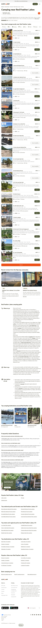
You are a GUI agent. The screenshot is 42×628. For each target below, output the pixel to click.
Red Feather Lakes (17, 6)
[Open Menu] (40, 4)
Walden (33, 338)
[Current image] (5, 50)
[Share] (5, 30)
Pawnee (16, 464)
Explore (2, 6)
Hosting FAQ (13, 596)
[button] (21, 436)
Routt (8, 467)
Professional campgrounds (13, 590)
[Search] (39, 13)
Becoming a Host (14, 585)
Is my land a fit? (14, 587)
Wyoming (19, 350)
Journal (2, 589)
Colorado (11, 6)
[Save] (3, 30)
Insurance (13, 592)
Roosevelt (28, 453)
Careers (2, 591)
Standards (13, 594)
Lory (28, 463)
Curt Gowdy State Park (23, 356)
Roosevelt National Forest (14, 17)
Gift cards (3, 585)
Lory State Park (33, 325)
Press (2, 593)
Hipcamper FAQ (4, 595)
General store (3, 587)
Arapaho (22, 453)
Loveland (19, 328)
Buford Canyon (33, 290)
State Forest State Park (26, 342)
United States (7, 6)
